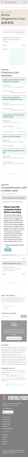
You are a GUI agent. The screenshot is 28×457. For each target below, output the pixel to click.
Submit (7, 250)
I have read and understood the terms (15, 246)
